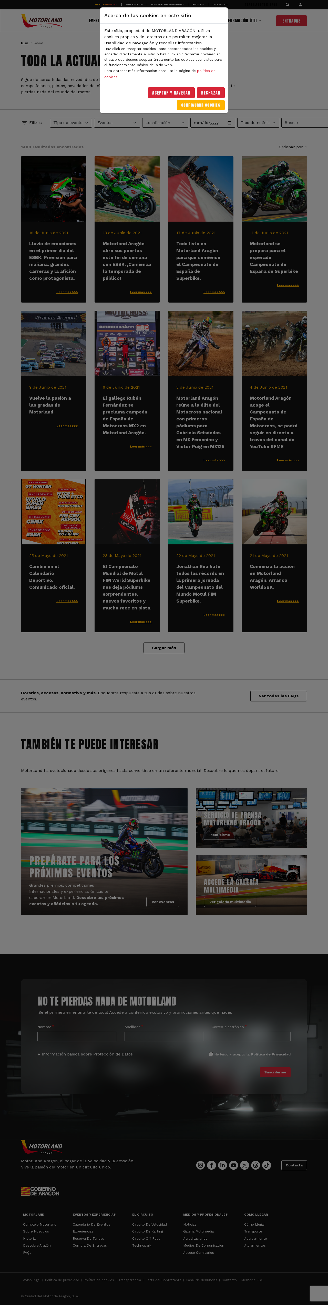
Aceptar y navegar (171, 93)
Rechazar (210, 93)
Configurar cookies (200, 105)
